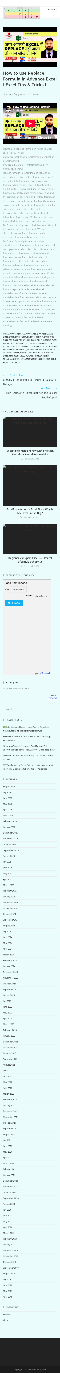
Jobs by (54, 695)
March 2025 (8, 885)
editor (8, 94)
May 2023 (7, 1012)
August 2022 (9, 1064)
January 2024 (9, 966)
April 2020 (7, 1227)
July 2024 (7, 931)
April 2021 (7, 1157)
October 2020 (9, 1192)
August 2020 (9, 1203)
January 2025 (9, 896)
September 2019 (11, 1267)
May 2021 (7, 1151)
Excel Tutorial (17, 343)
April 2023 (7, 1018)
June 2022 (7, 1076)
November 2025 (10, 838)
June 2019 (7, 1285)
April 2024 (7, 948)
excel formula (22, 337)
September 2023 (11, 989)
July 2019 (7, 1279)
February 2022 (10, 1099)
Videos (36, 94)
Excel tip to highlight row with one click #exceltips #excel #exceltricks (30, 452)
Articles (6, 1314)
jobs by (38, 673)
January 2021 (9, 1175)
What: (7, 589)
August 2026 (9, 786)
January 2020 (9, 1244)
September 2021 (11, 1128)
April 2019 (7, 1296)
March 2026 (8, 815)
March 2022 (8, 1093)
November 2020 (10, 1186)
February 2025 (10, 890)
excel (11, 337)
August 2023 (9, 995)
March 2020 (8, 1232)
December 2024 (10, 902)
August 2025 (9, 856)
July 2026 (7, 792)
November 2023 (10, 977)
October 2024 (9, 914)
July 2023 (7, 1001)
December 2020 (10, 1180)
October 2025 (9, 844)
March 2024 (8, 954)
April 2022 (7, 1088)
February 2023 (10, 1030)
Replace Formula (34, 356)
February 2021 (10, 1169)
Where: (29, 595)
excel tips (7, 340)
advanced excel (15, 334)
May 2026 (7, 803)
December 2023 (10, 972)
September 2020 (11, 1198)
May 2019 (7, 1290)
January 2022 (9, 1105)
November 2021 (10, 1117)
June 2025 (7, 867)
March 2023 (8, 1024)
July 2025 (7, 861)
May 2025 (7, 873)
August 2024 (9, 925)
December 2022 (10, 1041)
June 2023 (7, 1006)
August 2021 (9, 1134)
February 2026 (10, 821)
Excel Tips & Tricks (21, 340)
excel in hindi (36, 337)
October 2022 (9, 1053)
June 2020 (7, 1215)
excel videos (30, 343)
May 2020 (7, 1221)
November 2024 (10, 908)
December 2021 (10, 1111)
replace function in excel (32, 359)
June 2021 (7, 1146)
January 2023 (9, 1035)
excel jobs (49, 337)
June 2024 (7, 937)
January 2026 (9, 827)
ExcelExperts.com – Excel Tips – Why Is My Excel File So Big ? (30, 511)
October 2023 (9, 983)
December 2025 (10, 832)
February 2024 (10, 960)
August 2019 (9, 1273)
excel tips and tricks (41, 340)
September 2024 (11, 919)
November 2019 (10, 1256)
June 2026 (7, 798)
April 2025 (7, 879)
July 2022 (7, 1070)
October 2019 (9, 1261)
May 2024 (7, 943)
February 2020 (10, 1238)
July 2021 (7, 1140)
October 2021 (9, 1122)
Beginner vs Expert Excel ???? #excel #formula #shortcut (30, 559)
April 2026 (7, 809)
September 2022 (11, 1059)
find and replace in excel (32, 346)
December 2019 (10, 1250)
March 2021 (8, 1163)
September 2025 (11, 850)
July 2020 (7, 1209)
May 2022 (7, 1082)
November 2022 (10, 1047)
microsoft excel (17, 356)
